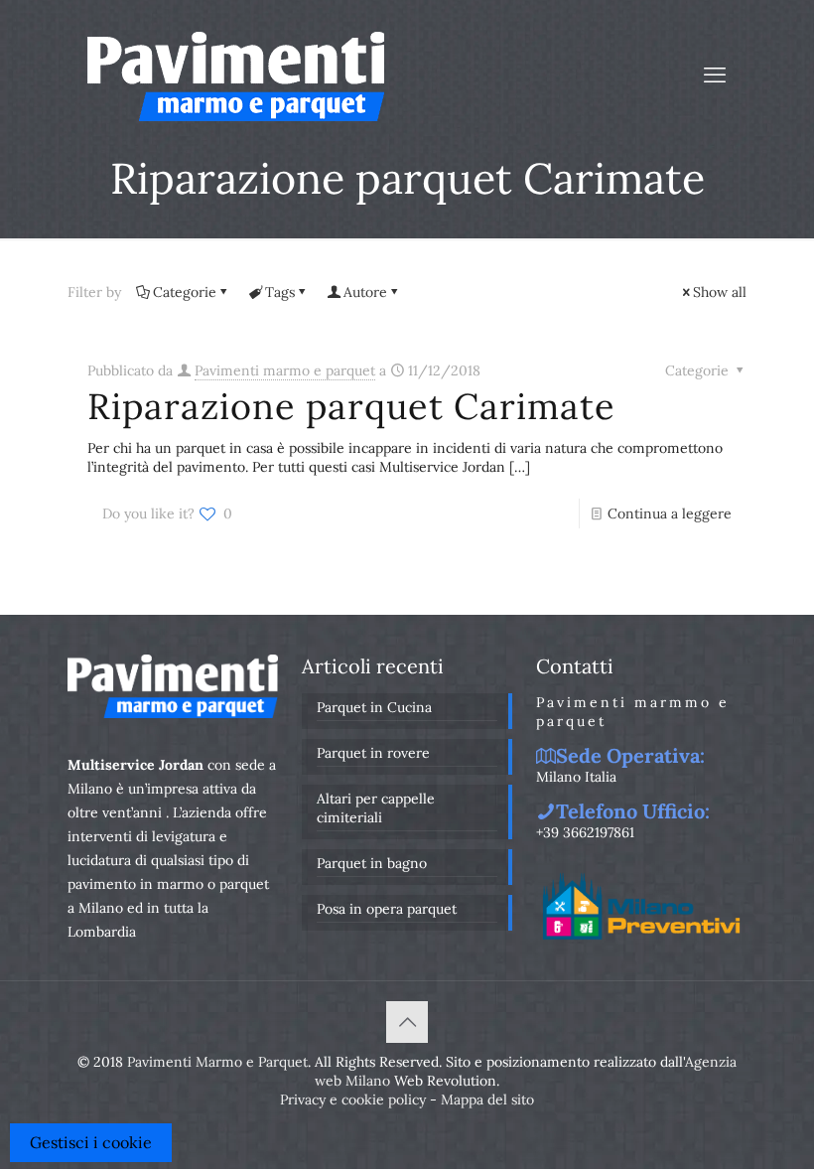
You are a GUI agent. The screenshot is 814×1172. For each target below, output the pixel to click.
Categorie (184, 292)
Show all (719, 292)
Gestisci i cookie (91, 1142)
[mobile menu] (715, 74)
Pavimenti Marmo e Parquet (217, 1062)
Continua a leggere (670, 513)
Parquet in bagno (372, 863)
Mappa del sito (487, 1099)
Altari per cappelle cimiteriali (376, 808)
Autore (365, 292)
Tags (280, 292)
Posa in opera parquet (387, 909)
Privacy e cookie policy (353, 1099)
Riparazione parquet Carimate (351, 406)
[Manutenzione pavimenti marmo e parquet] (235, 74)
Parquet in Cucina (374, 707)
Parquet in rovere (373, 753)
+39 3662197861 (585, 832)
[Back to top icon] (407, 1022)
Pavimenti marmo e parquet (285, 370)
